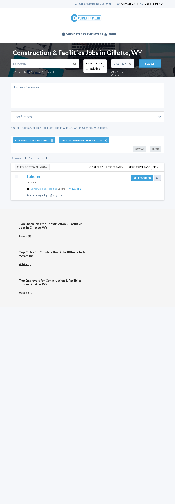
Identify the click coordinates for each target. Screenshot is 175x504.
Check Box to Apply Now (32, 167)
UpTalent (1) (25, 292)
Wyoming (42, 195)
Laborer (62, 188)
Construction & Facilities (43, 188)
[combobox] (95, 66)
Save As (139, 148)
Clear (155, 148)
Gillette (33, 195)
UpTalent (32, 182)
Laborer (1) (25, 236)
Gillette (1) (25, 264)
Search (150, 64)
